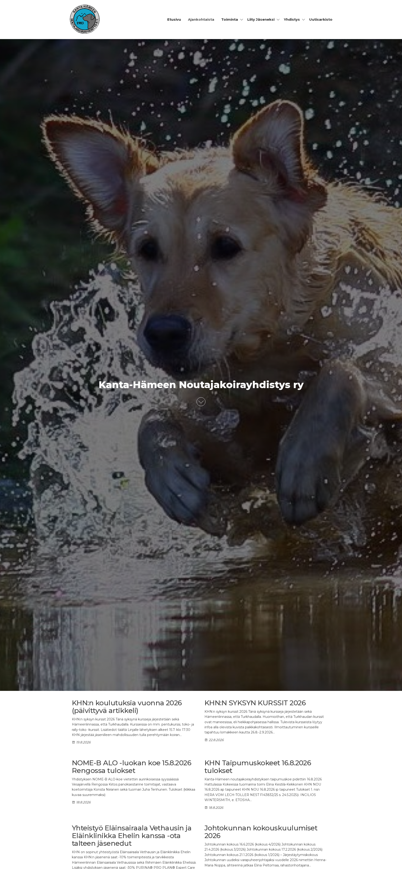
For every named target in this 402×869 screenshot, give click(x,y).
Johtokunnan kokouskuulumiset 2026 (260, 832)
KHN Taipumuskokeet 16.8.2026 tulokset (257, 767)
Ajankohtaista (201, 19)
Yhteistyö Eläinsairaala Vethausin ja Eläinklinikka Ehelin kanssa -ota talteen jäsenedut (131, 836)
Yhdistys (292, 19)
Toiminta (229, 19)
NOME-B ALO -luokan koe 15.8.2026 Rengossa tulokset (131, 767)
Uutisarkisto (320, 19)
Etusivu (174, 19)
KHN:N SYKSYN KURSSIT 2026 (255, 703)
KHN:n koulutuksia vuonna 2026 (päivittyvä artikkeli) (127, 707)
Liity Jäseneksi (261, 19)
